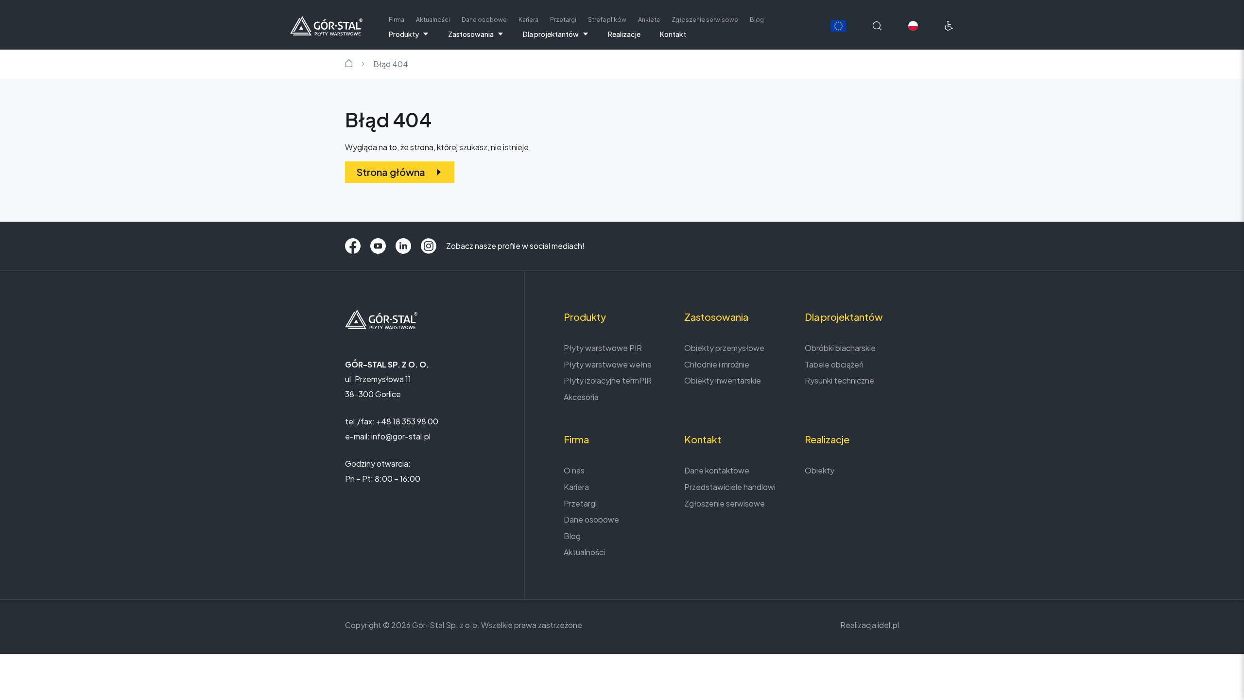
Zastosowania (471, 34)
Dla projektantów (551, 34)
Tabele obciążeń (834, 364)
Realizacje (624, 34)
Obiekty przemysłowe (724, 348)
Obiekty (819, 470)
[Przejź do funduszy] (838, 26)
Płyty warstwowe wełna (608, 364)
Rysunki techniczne (839, 380)
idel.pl (888, 625)
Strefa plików (607, 19)
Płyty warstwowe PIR (603, 348)
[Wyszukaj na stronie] (877, 26)
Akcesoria (581, 397)
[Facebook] (353, 246)
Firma (396, 19)
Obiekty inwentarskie (722, 380)
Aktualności (433, 19)
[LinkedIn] (403, 246)
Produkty (404, 34)
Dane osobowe (484, 19)
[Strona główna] (326, 24)
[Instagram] (428, 246)
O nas (574, 470)
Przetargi (563, 19)
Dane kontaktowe (716, 470)
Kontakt (673, 34)
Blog (757, 19)
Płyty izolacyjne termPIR (608, 380)
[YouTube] (378, 246)
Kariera (528, 19)
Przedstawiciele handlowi (730, 487)
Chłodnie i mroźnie (716, 364)
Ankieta (649, 19)
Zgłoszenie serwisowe (705, 19)
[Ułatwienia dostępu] (949, 26)
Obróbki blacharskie (840, 348)
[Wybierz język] (913, 26)
